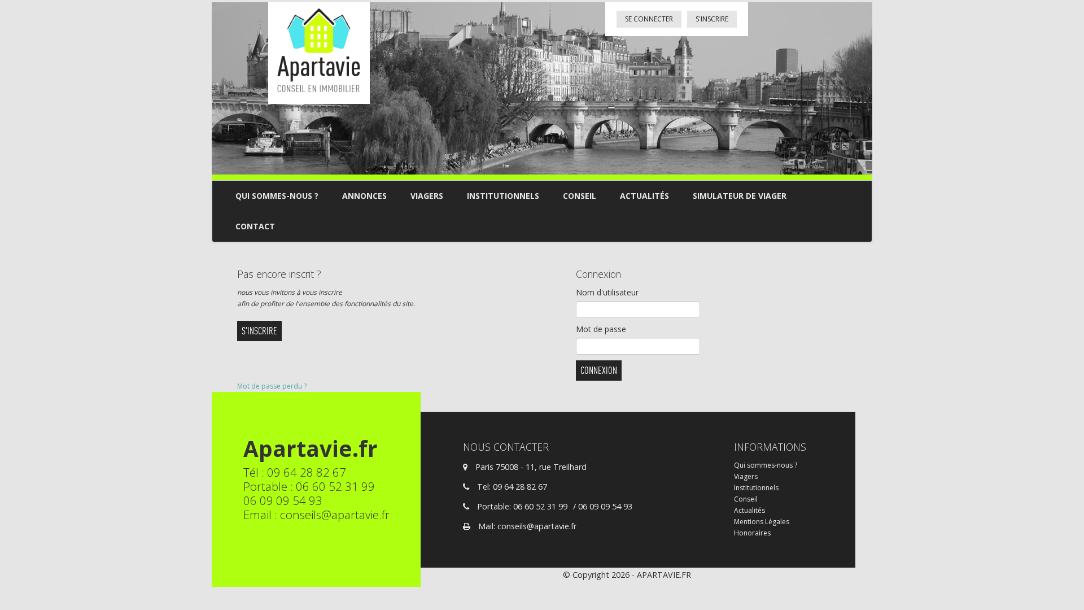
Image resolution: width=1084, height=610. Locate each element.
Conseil (579, 195)
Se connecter (649, 19)
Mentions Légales (761, 521)
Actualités (644, 195)
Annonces (364, 195)
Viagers (426, 195)
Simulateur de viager (739, 195)
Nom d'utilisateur (607, 292)
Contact (255, 226)
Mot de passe (601, 329)
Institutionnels (503, 195)
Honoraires (752, 533)
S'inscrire (712, 19)
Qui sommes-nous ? (276, 195)
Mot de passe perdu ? (272, 386)
